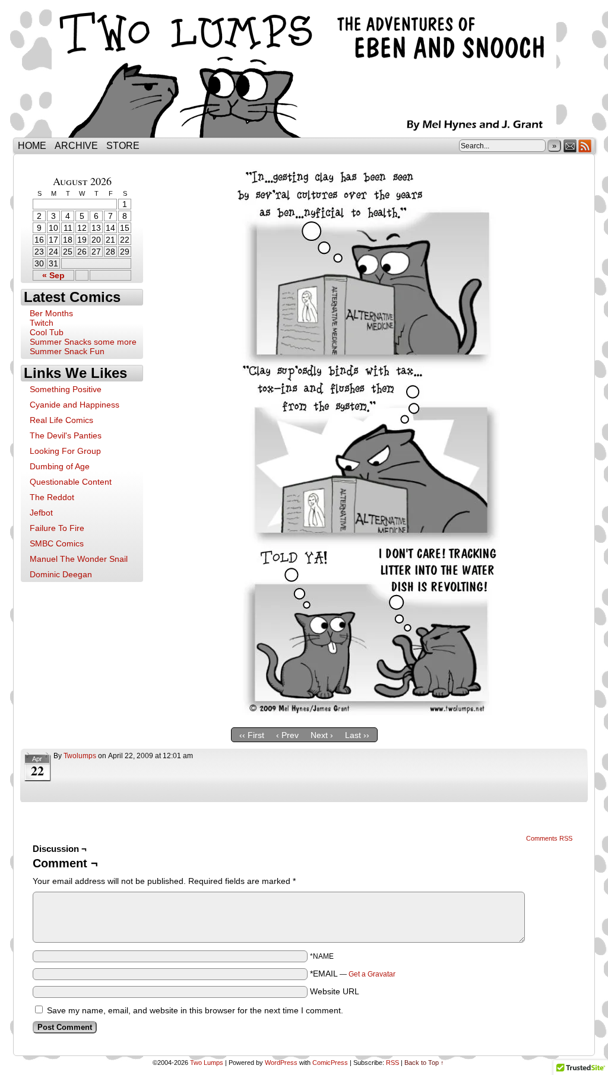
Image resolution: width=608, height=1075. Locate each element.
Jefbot (41, 512)
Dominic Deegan (61, 574)
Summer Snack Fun (67, 351)
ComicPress (330, 1062)
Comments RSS (549, 838)
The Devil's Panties (66, 435)
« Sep (53, 275)
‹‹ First (251, 735)
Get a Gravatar (372, 974)
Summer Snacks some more (83, 341)
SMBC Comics (57, 543)
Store (123, 146)
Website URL (334, 991)
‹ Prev (287, 735)
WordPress (281, 1062)
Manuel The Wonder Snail (79, 559)
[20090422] (366, 712)
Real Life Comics (61, 420)
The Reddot (52, 497)
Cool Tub (47, 332)
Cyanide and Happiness (74, 404)
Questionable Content (71, 481)
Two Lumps (304, 72)
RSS (585, 145)
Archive (76, 146)
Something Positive (66, 389)
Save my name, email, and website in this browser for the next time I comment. (195, 1010)
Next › (322, 735)
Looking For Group (65, 451)
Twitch (41, 322)
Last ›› (357, 735)
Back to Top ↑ (424, 1062)
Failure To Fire (57, 528)
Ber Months (51, 313)
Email (570, 145)
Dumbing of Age (60, 466)
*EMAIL (352, 973)
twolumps (80, 756)
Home (32, 146)
